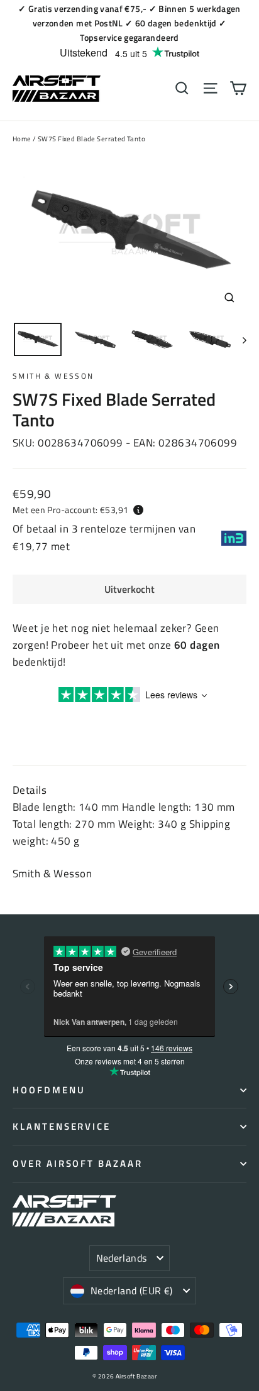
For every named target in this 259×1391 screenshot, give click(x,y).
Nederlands (121, 1257)
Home (22, 139)
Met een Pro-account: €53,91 (70, 509)
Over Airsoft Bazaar (78, 1163)
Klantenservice (62, 1126)
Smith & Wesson (53, 376)
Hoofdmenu (49, 1090)
